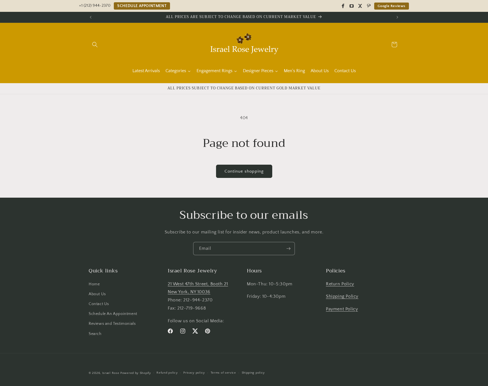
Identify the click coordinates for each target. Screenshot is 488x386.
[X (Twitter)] (360, 6)
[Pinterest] (368, 6)
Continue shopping (244, 171)
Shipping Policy (342, 296)
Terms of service (223, 372)
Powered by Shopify (135, 373)
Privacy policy (194, 372)
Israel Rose (110, 373)
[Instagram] (351, 6)
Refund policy (167, 372)
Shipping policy (253, 372)
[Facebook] (343, 6)
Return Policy (340, 283)
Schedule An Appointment (113, 314)
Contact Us (99, 304)
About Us (97, 294)
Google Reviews (392, 6)
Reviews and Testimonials (112, 323)
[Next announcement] (397, 17)
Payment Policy (342, 309)
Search (95, 333)
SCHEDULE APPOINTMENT (142, 6)
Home (94, 284)
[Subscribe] (288, 248)
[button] (95, 44)
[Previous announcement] (90, 17)
